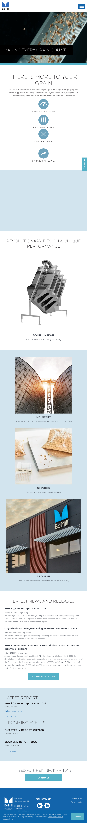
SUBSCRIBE (77, 798)
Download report (14, 711)
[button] (81, 6)
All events (11, 752)
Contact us (43, 778)
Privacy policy (76, 802)
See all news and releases (43, 676)
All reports (11, 716)
